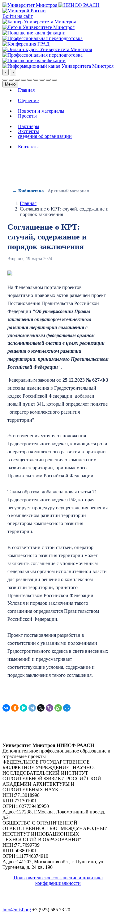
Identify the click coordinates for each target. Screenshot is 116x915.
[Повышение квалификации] (34, 32)
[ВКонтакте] (6, 708)
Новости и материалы (41, 111)
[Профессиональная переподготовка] (42, 38)
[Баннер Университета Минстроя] (39, 21)
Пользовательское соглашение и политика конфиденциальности (58, 880)
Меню (10, 84)
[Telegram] (32, 708)
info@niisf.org (16, 909)
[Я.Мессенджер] (23, 708)
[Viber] (49, 708)
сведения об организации (45, 136)
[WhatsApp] (58, 708)
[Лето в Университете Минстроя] (38, 27)
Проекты (27, 116)
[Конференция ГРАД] (25, 43)
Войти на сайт (17, 16)
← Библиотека (28, 190)
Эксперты (28, 131)
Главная (26, 90)
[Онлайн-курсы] (47, 49)
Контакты (28, 147)
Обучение (28, 100)
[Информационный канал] (58, 66)
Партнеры (28, 126)
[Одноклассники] (15, 708)
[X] (41, 708)
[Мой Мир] (67, 708)
